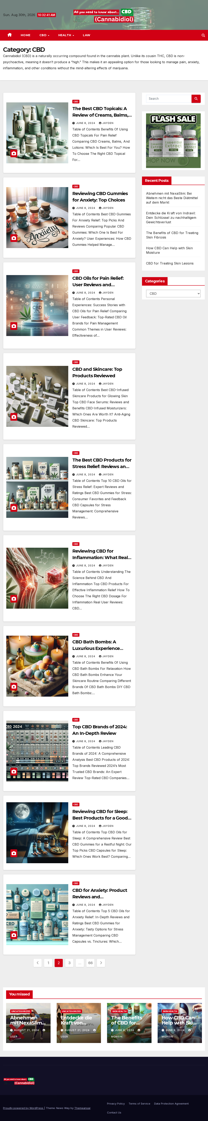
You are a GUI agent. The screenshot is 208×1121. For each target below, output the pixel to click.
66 (90, 963)
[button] (203, 35)
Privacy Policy (116, 1103)
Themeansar (82, 1108)
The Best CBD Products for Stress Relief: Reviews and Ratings (101, 466)
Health (65, 35)
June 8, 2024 (86, 123)
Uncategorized (20, 1011)
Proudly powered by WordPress (23, 1108)
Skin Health (119, 1011)
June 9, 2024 (125, 1030)
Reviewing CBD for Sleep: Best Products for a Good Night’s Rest (100, 818)
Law (86, 35)
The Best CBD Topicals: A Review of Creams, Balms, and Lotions (100, 115)
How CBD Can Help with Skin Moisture (179, 1023)
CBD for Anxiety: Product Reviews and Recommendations (99, 897)
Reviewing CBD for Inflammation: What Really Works (101, 557)
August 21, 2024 (27, 1030)
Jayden (108, 123)
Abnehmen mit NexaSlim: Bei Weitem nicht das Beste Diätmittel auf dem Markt (172, 197)
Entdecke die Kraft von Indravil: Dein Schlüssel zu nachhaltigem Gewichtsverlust (171, 217)
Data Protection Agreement (171, 1103)
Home (25, 35)
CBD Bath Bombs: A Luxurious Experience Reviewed (96, 648)
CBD (43, 35)
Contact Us (114, 1112)
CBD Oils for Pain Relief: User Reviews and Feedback (98, 284)
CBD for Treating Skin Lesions (170, 263)
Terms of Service (139, 1103)
